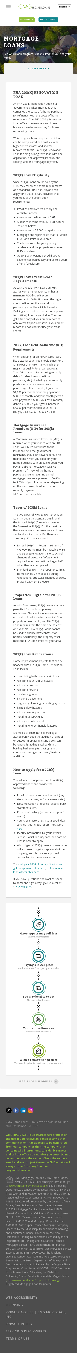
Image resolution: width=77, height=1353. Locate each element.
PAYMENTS (26, 19)
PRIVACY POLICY (19, 1324)
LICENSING (14, 1305)
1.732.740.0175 (22, 887)
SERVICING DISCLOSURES (26, 1331)
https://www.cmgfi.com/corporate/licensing (33, 1280)
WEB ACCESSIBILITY (22, 1298)
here (19, 828)
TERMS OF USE (18, 1339)
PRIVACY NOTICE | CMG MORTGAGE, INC (36, 1314)
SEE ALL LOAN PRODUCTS (35, 1081)
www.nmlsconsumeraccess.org (28, 1185)
